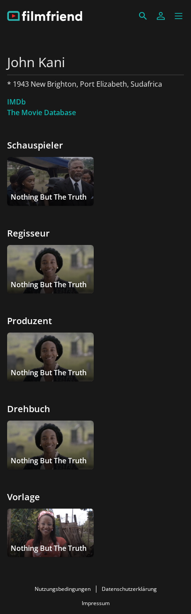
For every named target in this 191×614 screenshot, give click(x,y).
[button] (178, 16)
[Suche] (143, 16)
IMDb (16, 102)
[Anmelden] (161, 16)
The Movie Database (41, 112)
